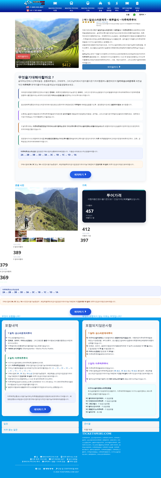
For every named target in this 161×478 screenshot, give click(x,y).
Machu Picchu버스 (71, 7)
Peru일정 (137, 7)
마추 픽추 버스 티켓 (69, 457)
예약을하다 (23, 56)
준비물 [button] (87, 424)
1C (20, 371)
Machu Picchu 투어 (31, 461)
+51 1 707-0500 (36, 10)
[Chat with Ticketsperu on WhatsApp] (134, 14)
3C (11, 371)
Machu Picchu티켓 (55, 7)
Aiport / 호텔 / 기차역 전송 (54, 461)
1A (29, 371)
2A (53, 368)
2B (58, 368)
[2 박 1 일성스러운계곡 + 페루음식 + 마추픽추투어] (52, 43)
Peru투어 (117, 7)
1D (25, 371)
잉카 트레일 (72, 459)
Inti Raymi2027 (127, 7)
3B (62, 368)
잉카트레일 (109, 7)
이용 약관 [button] (88, 429)
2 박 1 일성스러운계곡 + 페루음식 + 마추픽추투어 (34, 50)
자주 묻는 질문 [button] (11, 430)
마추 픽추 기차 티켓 (39, 459)
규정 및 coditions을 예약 (68, 469)
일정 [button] (6, 424)
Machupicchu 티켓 (50, 457)
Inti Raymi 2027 (57, 459)
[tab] (40, 424)
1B (15, 371)
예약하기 (79, 174)
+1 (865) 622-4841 (36, 7)
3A (71, 368)
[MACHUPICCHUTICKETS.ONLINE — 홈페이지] (33, 3)
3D (67, 368)
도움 (127, 14)
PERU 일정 (73, 461)
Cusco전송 (101, 7)
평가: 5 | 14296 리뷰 (102, 22)
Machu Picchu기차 (88, 7)
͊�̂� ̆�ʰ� (49, 469)
